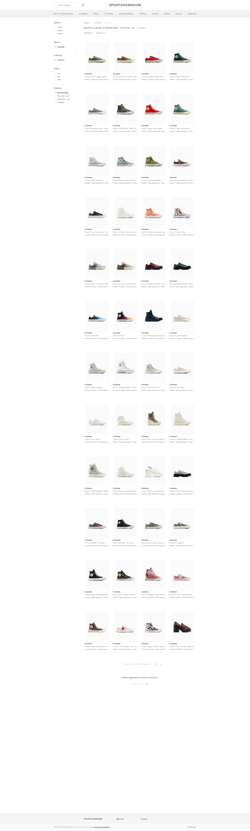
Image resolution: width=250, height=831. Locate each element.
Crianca (60, 27)
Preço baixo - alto (63, 99)
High (58, 79)
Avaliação (60, 102)
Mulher (59, 34)
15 (155, 664)
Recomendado (62, 93)
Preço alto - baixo (63, 96)
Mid (58, 76)
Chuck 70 (60, 60)
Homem (60, 30)
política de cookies (102, 827)
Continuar (192, 827)
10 (148, 664)
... (151, 664)
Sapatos (87, 23)
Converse (61, 47)
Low (58, 73)
